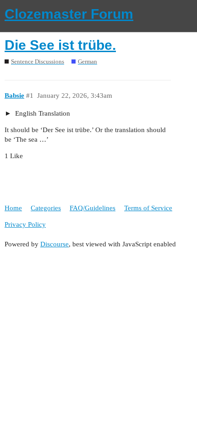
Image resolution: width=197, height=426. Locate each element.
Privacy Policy (25, 224)
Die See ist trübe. (60, 45)
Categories (46, 208)
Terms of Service (148, 208)
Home (13, 208)
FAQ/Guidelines (92, 208)
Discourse (54, 244)
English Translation (41, 113)
